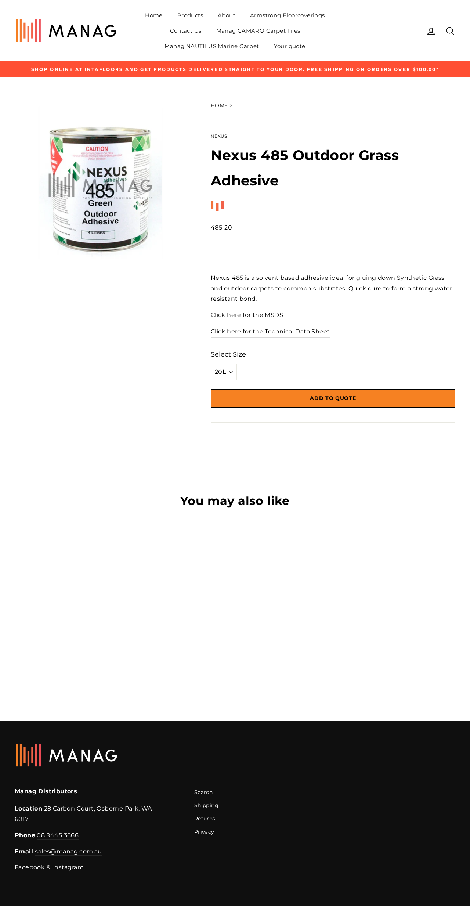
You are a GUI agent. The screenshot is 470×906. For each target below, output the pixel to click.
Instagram (68, 867)
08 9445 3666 (58, 835)
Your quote (290, 46)
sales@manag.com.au (68, 851)
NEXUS (219, 136)
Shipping (206, 805)
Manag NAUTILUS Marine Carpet (211, 46)
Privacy (204, 832)
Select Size (228, 354)
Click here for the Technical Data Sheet (270, 331)
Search (203, 792)
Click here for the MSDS (247, 314)
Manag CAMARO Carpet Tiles (258, 30)
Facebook (30, 867)
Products (190, 15)
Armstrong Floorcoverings (287, 15)
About (226, 15)
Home (154, 15)
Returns (205, 819)
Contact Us (186, 30)
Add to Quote (333, 398)
